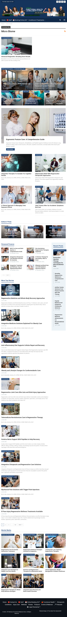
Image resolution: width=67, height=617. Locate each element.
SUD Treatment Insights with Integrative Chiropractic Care (32, 101)
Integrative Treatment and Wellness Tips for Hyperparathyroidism (16, 267)
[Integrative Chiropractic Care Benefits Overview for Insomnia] (5, 259)
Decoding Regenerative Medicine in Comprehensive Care (59, 277)
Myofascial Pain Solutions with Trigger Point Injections (20, 489)
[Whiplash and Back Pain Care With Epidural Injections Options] (30, 267)
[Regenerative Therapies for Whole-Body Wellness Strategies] (11, 581)
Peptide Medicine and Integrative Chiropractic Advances (58, 304)
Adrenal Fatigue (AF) (20, 68)
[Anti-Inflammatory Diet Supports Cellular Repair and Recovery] (10, 337)
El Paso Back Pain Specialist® (54, 611)
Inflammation (38, 154)
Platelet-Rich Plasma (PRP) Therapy (8, 451)
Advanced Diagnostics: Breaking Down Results (15, 56)
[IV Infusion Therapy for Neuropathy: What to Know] (30, 259)
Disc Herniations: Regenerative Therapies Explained (42, 250)
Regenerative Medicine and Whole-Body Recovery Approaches (23, 298)
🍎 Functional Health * (48, 602)
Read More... (10, 149)
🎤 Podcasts (58, 604)
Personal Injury (5, 91)
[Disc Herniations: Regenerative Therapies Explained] (30, 250)
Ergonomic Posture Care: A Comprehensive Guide (25, 139)
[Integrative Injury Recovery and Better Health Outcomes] (33, 581)
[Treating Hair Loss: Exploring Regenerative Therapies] (55, 541)
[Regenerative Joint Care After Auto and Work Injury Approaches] (10, 384)
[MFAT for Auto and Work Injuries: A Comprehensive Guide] (5, 250)
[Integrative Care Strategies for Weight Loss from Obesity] (11, 561)
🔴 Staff (9, 20)
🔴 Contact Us (12, 602)
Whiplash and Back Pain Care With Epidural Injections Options (42, 267)
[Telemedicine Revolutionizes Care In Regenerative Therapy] (10, 409)
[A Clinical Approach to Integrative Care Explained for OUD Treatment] (49, 79)
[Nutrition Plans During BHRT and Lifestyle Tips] (17, 79)
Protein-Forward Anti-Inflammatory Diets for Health (33, 233)
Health (3, 285)
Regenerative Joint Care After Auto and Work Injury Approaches (23, 392)
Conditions (8, 604)
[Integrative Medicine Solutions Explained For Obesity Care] (10, 315)
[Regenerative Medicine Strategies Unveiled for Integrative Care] (33, 541)
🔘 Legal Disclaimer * (33, 607)
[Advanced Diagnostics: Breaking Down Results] (16, 46)
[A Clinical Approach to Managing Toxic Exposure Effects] (16, 195)
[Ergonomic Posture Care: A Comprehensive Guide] (33, 125)
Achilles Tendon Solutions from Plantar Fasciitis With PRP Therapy (59, 291)
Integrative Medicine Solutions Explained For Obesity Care (21, 323)
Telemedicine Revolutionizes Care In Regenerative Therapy (22, 417)
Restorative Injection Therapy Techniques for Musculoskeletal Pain (58, 262)
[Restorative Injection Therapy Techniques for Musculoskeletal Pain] (58, 252)
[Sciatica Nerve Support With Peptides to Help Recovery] (10, 431)
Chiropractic (43, 68)
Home (3, 20)
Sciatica (3, 426)
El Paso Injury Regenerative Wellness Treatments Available (22, 511)
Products (37, 604)
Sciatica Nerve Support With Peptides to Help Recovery (20, 439)
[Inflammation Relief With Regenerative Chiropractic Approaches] (50, 163)
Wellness (24, 604)
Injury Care (36, 68)
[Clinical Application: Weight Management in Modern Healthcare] (55, 561)
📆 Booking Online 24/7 (20, 20)
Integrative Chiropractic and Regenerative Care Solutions (21, 464)
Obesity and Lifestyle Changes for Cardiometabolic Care (21, 370)
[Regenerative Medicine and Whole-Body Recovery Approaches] (10, 290)
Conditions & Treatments (36, 20)
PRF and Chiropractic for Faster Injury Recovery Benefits (55, 233)
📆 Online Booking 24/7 (32, 602)
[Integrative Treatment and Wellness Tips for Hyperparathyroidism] (5, 267)
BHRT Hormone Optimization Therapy (8, 68)
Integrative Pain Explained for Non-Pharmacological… (11, 233)
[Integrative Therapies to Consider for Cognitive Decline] (16, 163)
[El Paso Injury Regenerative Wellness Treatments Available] (10, 503)
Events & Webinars (47, 604)
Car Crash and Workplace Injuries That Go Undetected (11, 101)
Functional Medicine (6, 37)
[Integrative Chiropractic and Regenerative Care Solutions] (10, 456)
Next (20, 524)
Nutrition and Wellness (33, 227)
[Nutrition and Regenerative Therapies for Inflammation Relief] (33, 561)
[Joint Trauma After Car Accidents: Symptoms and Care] (50, 195)
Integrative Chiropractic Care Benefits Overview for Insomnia (16, 258)
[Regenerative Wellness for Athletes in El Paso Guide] (55, 98)
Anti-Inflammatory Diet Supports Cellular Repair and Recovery (23, 345)
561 (15, 524)
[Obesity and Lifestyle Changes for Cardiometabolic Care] (10, 362)
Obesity (3, 310)
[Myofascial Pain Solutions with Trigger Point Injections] (10, 481)
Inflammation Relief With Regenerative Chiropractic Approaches (47, 174)
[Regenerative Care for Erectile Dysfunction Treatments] (11, 541)
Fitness (3, 574)
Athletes (47, 91)
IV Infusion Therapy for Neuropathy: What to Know (41, 258)
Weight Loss (48, 554)
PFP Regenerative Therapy (56, 227)
